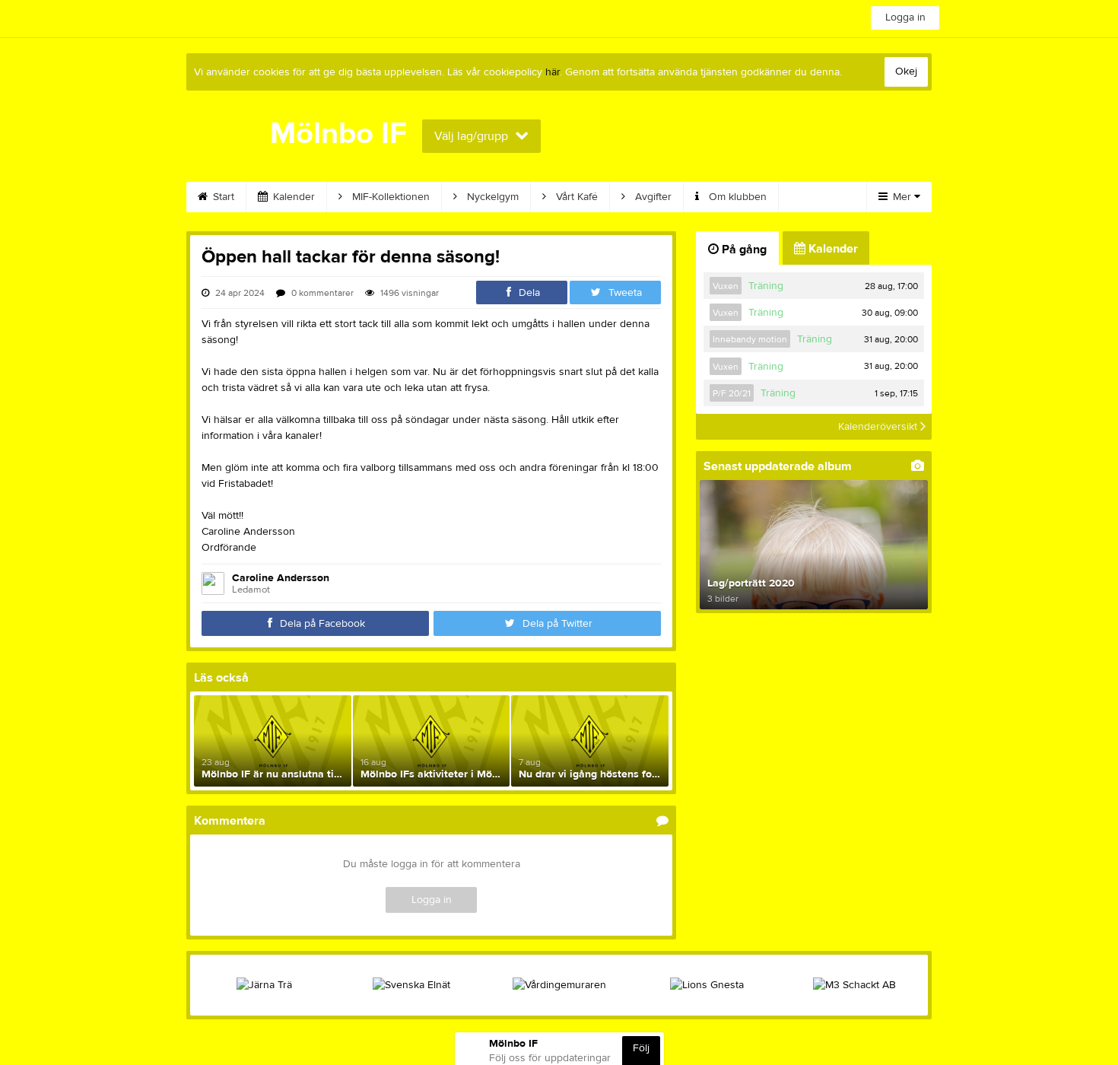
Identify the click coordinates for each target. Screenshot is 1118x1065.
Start (222, 197)
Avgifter (652, 197)
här (552, 72)
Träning (765, 286)
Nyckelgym (491, 197)
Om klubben (736, 197)
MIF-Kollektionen (389, 197)
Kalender (292, 197)
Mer (902, 197)
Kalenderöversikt (879, 427)
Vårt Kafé (575, 197)
